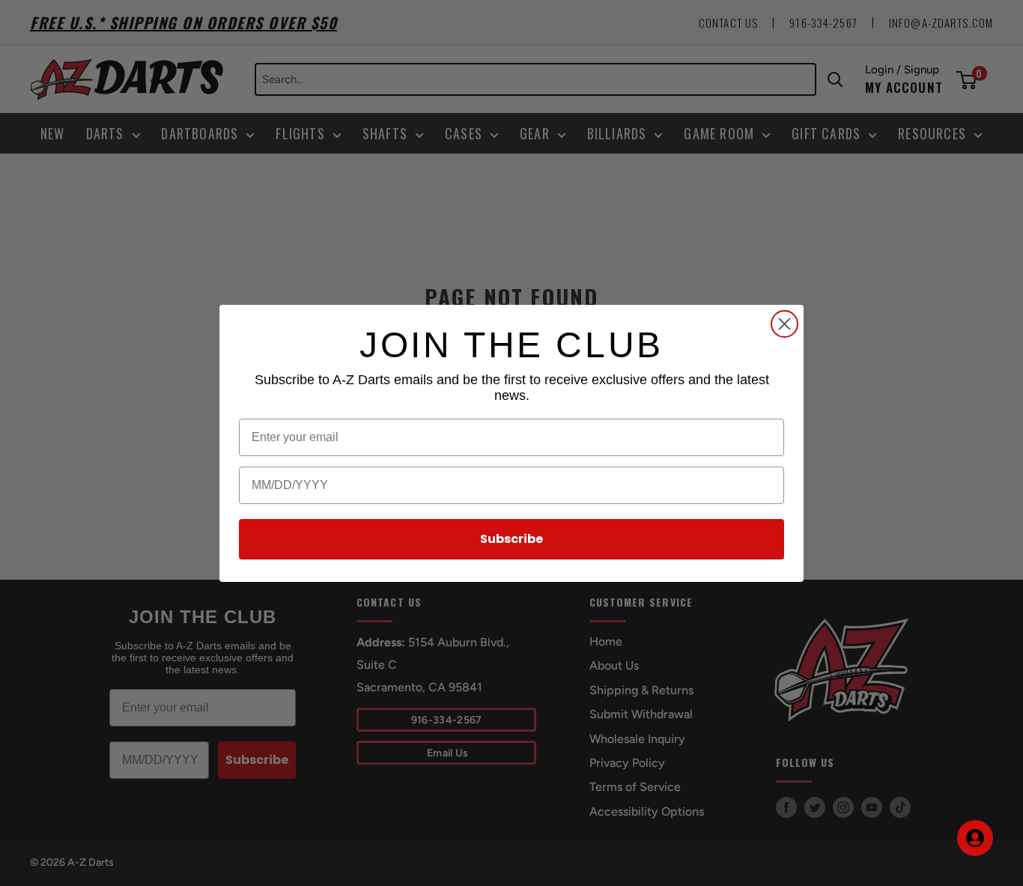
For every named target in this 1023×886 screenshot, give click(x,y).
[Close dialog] (784, 324)
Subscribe (511, 538)
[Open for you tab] (975, 838)
